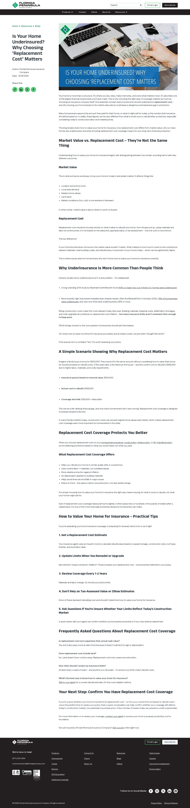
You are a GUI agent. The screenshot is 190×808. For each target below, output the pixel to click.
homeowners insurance (112, 442)
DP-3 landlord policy (162, 442)
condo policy (130, 442)
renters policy (143, 442)
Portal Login (152, 5)
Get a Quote (170, 5)
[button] (68, 12)
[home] (26, 5)
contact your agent (114, 716)
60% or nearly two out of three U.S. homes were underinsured (148, 287)
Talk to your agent (67, 682)
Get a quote (118, 727)
